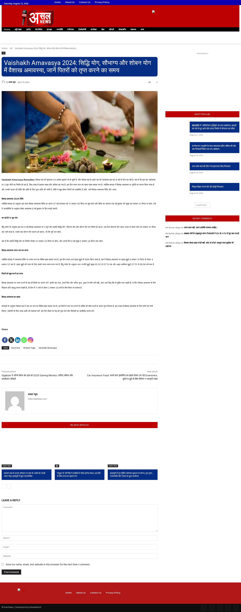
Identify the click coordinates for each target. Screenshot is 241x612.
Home (4, 48)
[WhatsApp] (206, 2)
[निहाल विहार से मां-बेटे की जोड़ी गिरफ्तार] (176, 191)
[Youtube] (211, 2)
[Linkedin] (197, 2)
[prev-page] (4, 486)
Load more (201, 205)
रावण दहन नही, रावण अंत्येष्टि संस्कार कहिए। (200, 227)
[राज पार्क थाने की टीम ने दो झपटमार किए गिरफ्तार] (176, 170)
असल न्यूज (12, 82)
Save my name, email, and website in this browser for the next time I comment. (48, 564)
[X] (11, 337)
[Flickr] (220, 608)
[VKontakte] (236, 608)
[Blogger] (204, 608)
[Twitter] (202, 2)
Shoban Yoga (29, 348)
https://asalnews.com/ (37, 399)
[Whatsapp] (24, 337)
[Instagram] (193, 2)
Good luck (15, 348)
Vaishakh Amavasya (48, 348)
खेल (57, 466)
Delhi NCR (7, 466)
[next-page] (9, 486)
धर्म (11, 48)
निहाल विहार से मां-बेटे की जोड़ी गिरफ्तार (207, 186)
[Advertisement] (202, 75)
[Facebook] (188, 2)
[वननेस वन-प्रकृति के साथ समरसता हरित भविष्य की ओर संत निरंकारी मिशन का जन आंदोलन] (176, 150)
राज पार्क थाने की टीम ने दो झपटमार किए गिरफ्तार (211, 166)
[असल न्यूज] (4, 82)
